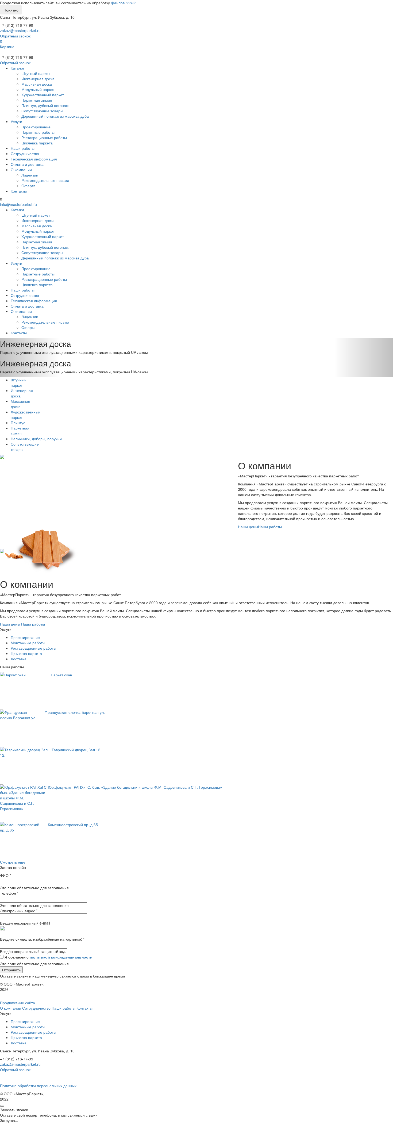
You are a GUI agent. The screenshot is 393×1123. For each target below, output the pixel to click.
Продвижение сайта (17, 1002)
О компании (21, 169)
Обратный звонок (15, 36)
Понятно (10, 10)
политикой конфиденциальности (61, 957)
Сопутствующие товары (42, 110)
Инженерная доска (38, 78)
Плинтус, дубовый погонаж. (45, 105)
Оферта (28, 185)
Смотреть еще (12, 862)
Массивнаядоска (20, 403)
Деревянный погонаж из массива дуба (55, 116)
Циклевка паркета (37, 142)
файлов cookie (124, 2)
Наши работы (22, 148)
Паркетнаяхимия (20, 430)
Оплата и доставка (27, 164)
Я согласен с (49, 957)
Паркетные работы (38, 132)
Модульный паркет (38, 89)
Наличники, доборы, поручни (36, 438)
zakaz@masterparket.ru (20, 30)
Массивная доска (36, 84)
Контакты (19, 191)
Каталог (17, 68)
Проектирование (36, 126)
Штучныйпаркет (18, 382)
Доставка (18, 658)
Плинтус (18, 422)
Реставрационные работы (44, 137)
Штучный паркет (35, 73)
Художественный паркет (42, 94)
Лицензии (29, 175)
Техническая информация (34, 159)
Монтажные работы (28, 642)
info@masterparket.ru (18, 204)
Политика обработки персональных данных (38, 1085)
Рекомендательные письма (45, 180)
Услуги (16, 121)
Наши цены (248, 526)
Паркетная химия (36, 100)
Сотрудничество (25, 153)
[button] (29, 348)
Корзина (7, 46)
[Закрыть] (2, 1106)
